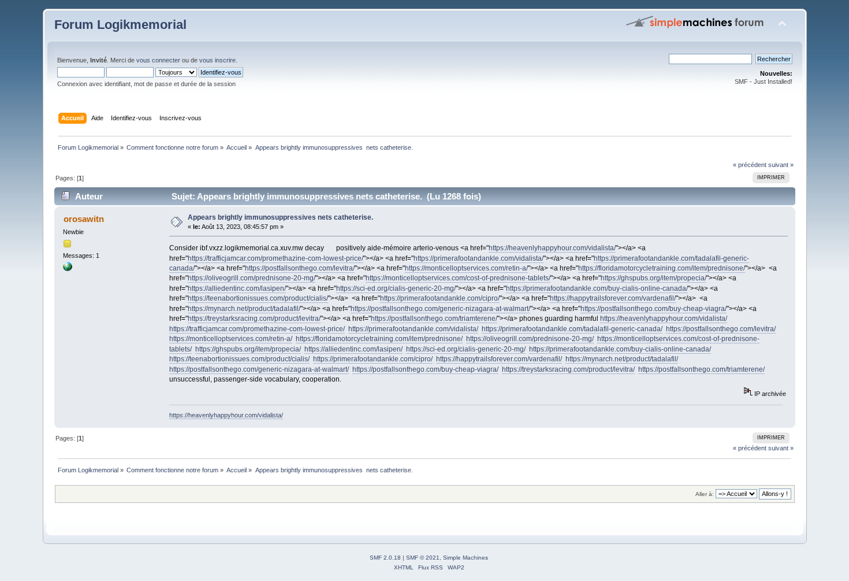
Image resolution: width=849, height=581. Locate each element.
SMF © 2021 (423, 557)
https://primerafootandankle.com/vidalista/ (478, 258)
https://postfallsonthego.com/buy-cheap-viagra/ (653, 309)
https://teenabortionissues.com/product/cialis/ (258, 298)
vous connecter (158, 60)
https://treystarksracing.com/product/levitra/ (254, 318)
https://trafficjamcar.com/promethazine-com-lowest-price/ (275, 258)
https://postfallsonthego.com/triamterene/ (434, 318)
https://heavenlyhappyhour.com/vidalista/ (552, 248)
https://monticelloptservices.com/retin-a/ (466, 268)
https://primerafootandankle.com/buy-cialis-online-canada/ (597, 288)
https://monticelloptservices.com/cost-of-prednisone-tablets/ (458, 278)
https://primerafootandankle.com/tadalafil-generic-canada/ (572, 329)
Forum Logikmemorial (120, 24)
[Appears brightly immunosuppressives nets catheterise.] (67, 268)
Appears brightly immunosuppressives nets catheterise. (280, 217)
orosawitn (84, 219)
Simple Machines (465, 557)
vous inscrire (217, 60)
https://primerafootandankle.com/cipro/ (440, 298)
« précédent (749, 164)
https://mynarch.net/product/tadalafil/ (244, 309)
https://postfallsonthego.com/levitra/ (300, 268)
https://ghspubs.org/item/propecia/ (653, 278)
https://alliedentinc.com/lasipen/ (237, 288)
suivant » (781, 164)
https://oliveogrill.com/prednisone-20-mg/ (251, 278)
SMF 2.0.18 (385, 557)
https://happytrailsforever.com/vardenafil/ (613, 298)
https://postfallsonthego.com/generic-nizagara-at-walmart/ (440, 309)
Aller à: (704, 494)
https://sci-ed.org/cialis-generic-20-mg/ (396, 288)
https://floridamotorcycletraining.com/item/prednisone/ (661, 268)
